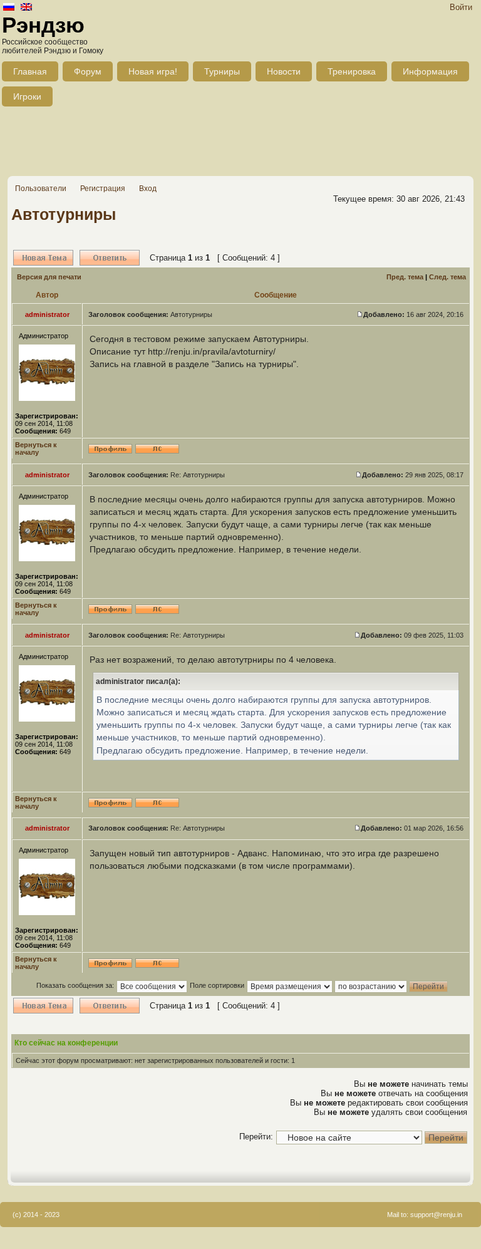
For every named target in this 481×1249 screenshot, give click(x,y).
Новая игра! (152, 71)
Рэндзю (43, 25)
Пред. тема (404, 277)
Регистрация (102, 188)
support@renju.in (436, 1214)
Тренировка (352, 71)
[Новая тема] (43, 258)
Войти (461, 7)
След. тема (447, 277)
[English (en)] (26, 8)
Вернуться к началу (36, 448)
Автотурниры (63, 214)
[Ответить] (110, 258)
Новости (284, 71)
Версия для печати (49, 277)
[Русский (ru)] (8, 8)
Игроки (27, 96)
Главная (30, 71)
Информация (430, 71)
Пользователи (40, 188)
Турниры (222, 71)
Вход (148, 188)
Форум (87, 71)
